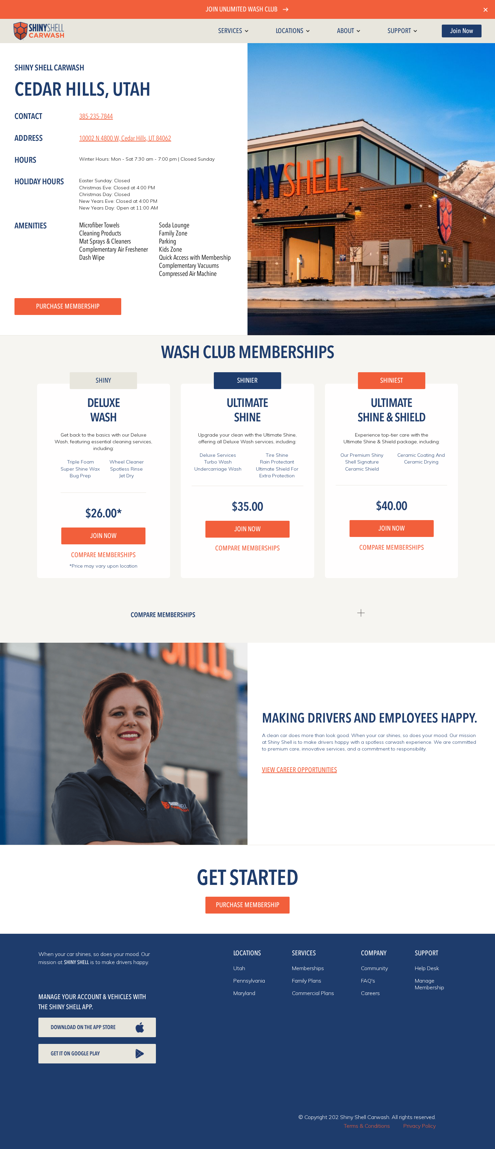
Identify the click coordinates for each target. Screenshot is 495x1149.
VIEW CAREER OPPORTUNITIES (299, 769)
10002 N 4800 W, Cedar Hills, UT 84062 (125, 138)
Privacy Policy (419, 1125)
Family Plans (306, 980)
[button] (233, 31)
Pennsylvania (249, 980)
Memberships (308, 968)
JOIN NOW (103, 535)
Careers (370, 993)
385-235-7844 (96, 116)
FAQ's (368, 980)
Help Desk (427, 968)
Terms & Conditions (367, 1125)
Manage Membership (429, 984)
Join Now (461, 30)
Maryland (244, 993)
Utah (239, 968)
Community (374, 968)
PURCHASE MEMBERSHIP (68, 306)
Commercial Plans (313, 993)
